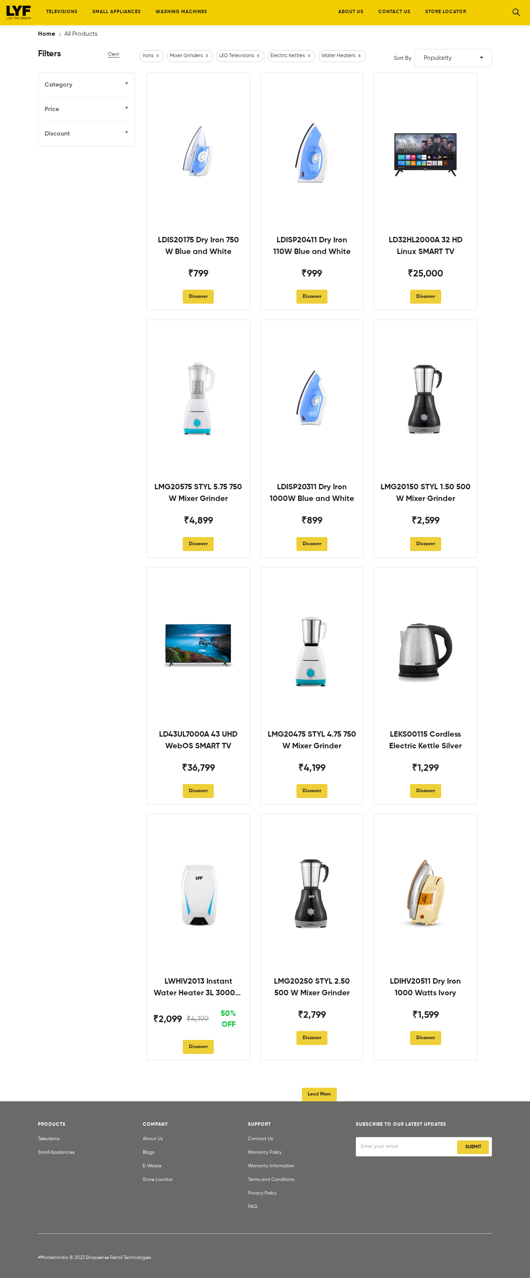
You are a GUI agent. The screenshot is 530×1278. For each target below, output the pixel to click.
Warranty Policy (265, 1152)
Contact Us (260, 1139)
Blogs (148, 1152)
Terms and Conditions (271, 1179)
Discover (198, 296)
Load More (319, 1094)
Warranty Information (271, 1166)
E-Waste (152, 1166)
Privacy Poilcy (262, 1193)
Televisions (48, 1139)
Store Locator (158, 1179)
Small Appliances (56, 1152)
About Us (153, 1139)
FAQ (252, 1207)
